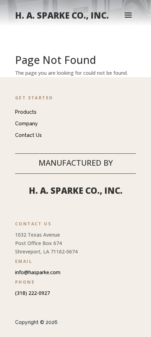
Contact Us (28, 135)
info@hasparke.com (37, 272)
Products (26, 112)
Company (26, 123)
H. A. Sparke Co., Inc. (76, 190)
